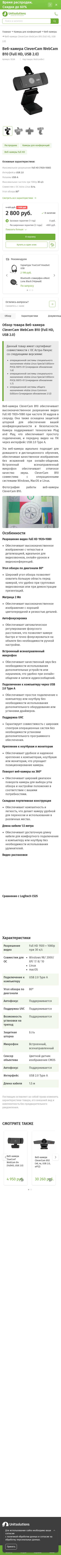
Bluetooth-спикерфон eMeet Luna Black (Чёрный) (35, 280)
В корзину (30, 236)
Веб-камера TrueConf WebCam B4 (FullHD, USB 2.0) (15, 1161)
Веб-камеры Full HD (15, 152)
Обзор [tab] (8, 316)
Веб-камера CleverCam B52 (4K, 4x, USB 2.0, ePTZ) (42, 1162)
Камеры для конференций (35, 145)
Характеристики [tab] (29, 316)
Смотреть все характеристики (17, 198)
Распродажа (11, 145)
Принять (11, 1546)
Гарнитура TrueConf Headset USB (35, 267)
